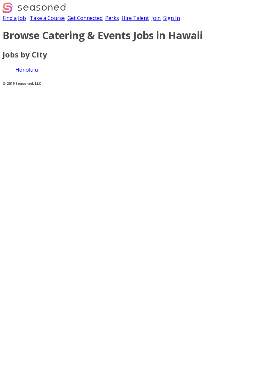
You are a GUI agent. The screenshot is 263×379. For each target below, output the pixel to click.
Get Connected (85, 18)
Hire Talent (135, 18)
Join (156, 18)
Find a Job (14, 18)
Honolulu (26, 69)
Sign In (171, 18)
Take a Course (47, 18)
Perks (112, 18)
